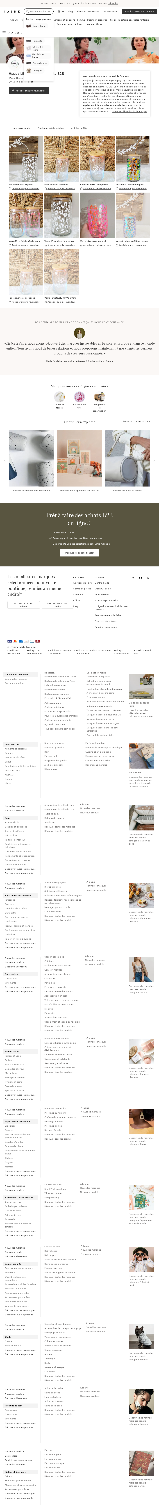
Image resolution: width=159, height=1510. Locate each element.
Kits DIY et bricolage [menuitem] (55, 1189)
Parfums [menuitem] (9, 1060)
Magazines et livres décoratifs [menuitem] (20, 1485)
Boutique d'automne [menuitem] (55, 689)
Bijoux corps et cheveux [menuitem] (17, 1121)
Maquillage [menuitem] (11, 1073)
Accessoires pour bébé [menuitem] (17, 1293)
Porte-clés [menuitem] (49, 982)
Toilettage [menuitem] (49, 1358)
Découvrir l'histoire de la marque (129, 111)
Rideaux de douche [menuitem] (54, 818)
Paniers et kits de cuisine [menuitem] (18, 938)
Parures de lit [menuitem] (51, 756)
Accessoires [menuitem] (11, 974)
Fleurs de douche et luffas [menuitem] (58, 1054)
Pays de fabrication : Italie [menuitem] (100, 735)
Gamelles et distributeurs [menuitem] (57, 1324)
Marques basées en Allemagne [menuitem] (102, 723)
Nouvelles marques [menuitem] (54, 743)
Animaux (79, 24)
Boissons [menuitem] (9, 904)
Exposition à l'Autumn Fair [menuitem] (57, 698)
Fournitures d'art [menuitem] (53, 1184)
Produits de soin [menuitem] (13, 1405)
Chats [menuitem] (8, 1337)
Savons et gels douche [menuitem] (56, 1063)
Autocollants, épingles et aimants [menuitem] (18, 1225)
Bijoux (112, 19)
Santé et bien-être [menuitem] (14, 1064)
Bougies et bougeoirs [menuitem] (55, 760)
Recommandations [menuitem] (15, 683)
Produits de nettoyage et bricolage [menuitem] (103, 747)
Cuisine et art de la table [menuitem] (98, 751)
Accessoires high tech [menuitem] (55, 995)
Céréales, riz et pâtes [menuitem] (16, 908)
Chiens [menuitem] (8, 1341)
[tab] (21, 128)
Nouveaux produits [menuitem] (54, 747)
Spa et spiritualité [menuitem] (14, 1090)
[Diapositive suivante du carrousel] (153, 345)
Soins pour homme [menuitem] (15, 1077)
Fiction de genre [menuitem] (52, 1454)
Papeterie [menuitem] (10, 1219)
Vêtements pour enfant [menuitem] (17, 1306)
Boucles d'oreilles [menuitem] (14, 1142)
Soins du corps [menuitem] (52, 1392)
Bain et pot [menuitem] (50, 1255)
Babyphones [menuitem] (50, 1250)
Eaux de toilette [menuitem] (52, 1397)
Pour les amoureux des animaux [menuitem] (60, 715)
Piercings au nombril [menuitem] (55, 1112)
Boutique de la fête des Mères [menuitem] (60, 676)
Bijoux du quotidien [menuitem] (54, 724)
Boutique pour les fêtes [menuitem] (56, 694)
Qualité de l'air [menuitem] (52, 1246)
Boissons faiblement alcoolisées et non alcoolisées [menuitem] (62, 901)
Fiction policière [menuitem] (52, 1459)
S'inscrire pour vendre (88, 11)
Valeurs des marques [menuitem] (16, 679)
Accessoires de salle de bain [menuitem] (59, 805)
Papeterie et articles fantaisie (133, 19)
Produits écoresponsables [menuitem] (18, 1460)
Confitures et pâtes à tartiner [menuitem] (20, 930)
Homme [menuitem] (9, 779)
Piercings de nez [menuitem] (53, 1125)
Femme (81, 19)
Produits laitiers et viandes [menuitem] (19, 925)
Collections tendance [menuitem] (16, 674)
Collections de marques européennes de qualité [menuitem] (99, 682)
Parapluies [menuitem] (49, 1013)
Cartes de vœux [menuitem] (13, 1210)
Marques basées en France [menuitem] (100, 719)
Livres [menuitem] (8, 783)
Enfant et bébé (64, 24)
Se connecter (111, 11)
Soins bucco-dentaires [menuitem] (56, 1263)
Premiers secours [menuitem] (53, 1268)
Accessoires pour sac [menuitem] (55, 1017)
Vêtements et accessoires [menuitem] (57, 1337)
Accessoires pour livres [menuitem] (17, 1489)
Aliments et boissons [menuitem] (16, 748)
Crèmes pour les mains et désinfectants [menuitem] (58, 1049)
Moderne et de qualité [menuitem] (98, 676)
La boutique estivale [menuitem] (55, 685)
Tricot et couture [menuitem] (53, 1193)
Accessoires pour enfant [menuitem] (17, 1297)
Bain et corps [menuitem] (12, 1051)
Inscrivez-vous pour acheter (139, 11)
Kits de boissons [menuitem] (52, 911)
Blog (70, 11)
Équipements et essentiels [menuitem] (19, 1268)
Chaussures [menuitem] (11, 978)
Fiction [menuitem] (48, 1450)
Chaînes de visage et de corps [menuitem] (60, 1117)
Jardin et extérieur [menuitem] (53, 764)
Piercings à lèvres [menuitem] (53, 1121)
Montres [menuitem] (48, 1008)
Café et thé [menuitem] (11, 912)
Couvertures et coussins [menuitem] (97, 760)
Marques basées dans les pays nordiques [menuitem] (102, 729)
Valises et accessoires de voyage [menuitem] (61, 1000)
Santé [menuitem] (47, 1363)
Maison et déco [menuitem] (13, 744)
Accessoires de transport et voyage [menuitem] (62, 1328)
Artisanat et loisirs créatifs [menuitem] (19, 1197)
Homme (90, 24)
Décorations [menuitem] (50, 769)
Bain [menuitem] (46, 751)
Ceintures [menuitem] (49, 961)
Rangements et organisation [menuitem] (100, 756)
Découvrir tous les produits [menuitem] (19, 873)
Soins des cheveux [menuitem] (14, 1068)
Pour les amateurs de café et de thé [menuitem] (105, 701)
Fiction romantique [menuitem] (54, 1463)
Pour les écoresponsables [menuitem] (57, 711)
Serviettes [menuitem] (49, 822)
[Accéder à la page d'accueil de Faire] (11, 11)
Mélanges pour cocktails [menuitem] (57, 907)
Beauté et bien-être (97, 19)
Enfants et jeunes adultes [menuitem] (18, 1480)
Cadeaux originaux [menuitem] (54, 707)
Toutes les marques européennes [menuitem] (103, 710)
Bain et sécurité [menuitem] (13, 1263)
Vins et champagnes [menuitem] (55, 882)
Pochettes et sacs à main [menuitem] (57, 965)
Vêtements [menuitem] (10, 982)
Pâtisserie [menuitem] (10, 899)
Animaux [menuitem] (9, 774)
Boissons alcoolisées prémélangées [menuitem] (63, 895)
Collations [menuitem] (10, 934)
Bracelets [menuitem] (10, 1125)
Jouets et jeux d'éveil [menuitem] (16, 1288)
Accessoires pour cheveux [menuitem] (58, 974)
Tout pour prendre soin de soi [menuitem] (59, 728)
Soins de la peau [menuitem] (13, 1086)
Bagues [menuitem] (9, 1162)
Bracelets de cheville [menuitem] (55, 1108)
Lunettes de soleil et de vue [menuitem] (58, 991)
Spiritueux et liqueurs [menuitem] (55, 891)
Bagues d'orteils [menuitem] (52, 1130)
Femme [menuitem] (9, 753)
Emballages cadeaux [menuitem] (16, 1206)
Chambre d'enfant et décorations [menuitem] (15, 1278)
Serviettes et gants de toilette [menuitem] (60, 1272)
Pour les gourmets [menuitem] (95, 697)
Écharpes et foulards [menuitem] (55, 987)
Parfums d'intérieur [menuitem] (95, 743)
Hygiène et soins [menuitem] (13, 1081)
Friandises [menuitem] (49, 1371)
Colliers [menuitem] (9, 1158)
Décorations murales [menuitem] (96, 764)
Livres (99, 24)
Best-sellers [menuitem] (11, 1455)
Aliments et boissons (64, 19)
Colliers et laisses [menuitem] (53, 1341)
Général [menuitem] (9, 1476)
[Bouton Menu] (4, 32)
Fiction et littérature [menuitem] (15, 1472)
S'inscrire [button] (113, 3)
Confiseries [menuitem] (11, 921)
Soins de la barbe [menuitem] (53, 1388)
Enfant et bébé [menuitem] (12, 770)
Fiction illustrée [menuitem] (52, 1467)
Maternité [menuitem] (10, 1272)
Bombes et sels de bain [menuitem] (56, 1038)
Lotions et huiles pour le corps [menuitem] (60, 1042)
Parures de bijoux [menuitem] (14, 1146)
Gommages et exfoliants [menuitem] (57, 1059)
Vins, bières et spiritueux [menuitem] (18, 895)
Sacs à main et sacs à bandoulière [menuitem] (62, 1021)
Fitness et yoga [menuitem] (13, 1055)
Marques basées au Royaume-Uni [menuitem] (103, 714)
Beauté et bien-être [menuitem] (15, 757)
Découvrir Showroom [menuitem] (16, 966)
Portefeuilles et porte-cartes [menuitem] (59, 1004)
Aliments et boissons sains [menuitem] (100, 692)
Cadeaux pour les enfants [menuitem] (57, 720)
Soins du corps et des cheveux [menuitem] (60, 1259)
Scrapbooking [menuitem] (51, 1197)
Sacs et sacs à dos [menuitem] (54, 956)
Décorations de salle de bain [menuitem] (59, 809)
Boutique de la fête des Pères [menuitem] (59, 681)
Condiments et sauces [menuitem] (16, 917)
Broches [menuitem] (9, 1130)
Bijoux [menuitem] (8, 761)
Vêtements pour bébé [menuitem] (16, 1301)
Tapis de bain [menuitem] (51, 813)
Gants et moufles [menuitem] (53, 969)
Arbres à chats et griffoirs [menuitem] (57, 1345)
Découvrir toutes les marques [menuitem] (20, 868)
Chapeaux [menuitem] (49, 978)
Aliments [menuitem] (49, 1354)
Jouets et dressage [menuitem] (54, 1367)
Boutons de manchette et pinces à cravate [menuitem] (18, 1136)
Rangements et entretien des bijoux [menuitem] (20, 1152)
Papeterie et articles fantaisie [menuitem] (20, 766)
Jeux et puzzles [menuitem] (13, 1202)
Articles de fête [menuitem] (13, 1215)
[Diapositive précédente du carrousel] (6, 345)
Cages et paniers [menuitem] (53, 1350)
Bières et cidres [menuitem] (52, 886)
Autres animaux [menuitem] (13, 1345)
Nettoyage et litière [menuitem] (54, 1332)
